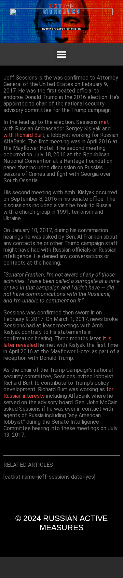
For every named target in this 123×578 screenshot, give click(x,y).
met (104, 122)
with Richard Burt (23, 135)
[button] (61, 54)
